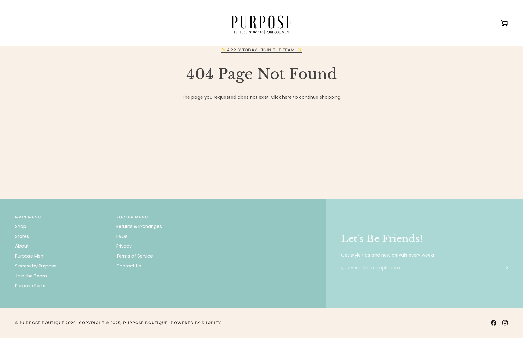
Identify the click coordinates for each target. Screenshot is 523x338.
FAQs (121, 236)
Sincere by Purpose (36, 266)
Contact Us (128, 266)
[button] (264, 216)
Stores (22, 236)
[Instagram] (505, 323)
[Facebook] (493, 323)
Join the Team (31, 276)
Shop (20, 226)
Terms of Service (134, 256)
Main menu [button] (28, 217)
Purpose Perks (30, 286)
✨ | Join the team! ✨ (261, 50)
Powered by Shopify (196, 322)
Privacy (124, 246)
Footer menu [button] (132, 217)
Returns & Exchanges (139, 226)
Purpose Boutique (42, 322)
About (22, 246)
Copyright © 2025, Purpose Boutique (123, 322)
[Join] (503, 267)
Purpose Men (29, 256)
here (287, 97)
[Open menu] (24, 23)
